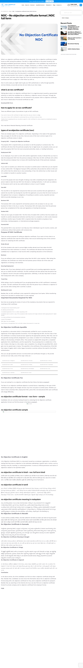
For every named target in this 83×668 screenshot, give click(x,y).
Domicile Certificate (26, 125)
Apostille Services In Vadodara (8, 372)
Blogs (54, 5)
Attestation (48, 5)
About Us (27, 5)
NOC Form (10, 103)
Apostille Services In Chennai (46, 360)
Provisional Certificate (22, 99)
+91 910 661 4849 (64, 54)
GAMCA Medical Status (74, 49)
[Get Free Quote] (81, 5)
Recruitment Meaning (73, 43)
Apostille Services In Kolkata (26, 364)
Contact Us (58, 5)
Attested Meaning (15, 125)
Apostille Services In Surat (26, 372)
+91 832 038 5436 (72, 54)
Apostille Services (40, 5)
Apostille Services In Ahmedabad (27, 368)
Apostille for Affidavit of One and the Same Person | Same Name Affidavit (75, 33)
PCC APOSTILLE (4, 11)
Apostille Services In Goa (45, 368)
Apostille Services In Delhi (7, 364)
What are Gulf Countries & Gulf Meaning (74, 38)
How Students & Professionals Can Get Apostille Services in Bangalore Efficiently (73, 27)
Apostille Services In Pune (7, 368)
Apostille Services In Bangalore (8, 360)
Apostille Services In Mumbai (26, 360)
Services (32, 5)
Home (23, 5)
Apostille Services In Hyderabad (46, 364)
